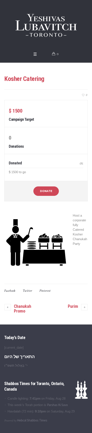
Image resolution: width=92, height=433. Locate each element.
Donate (46, 191)
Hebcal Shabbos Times (32, 420)
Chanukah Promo (22, 308)
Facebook (9, 291)
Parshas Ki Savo (57, 405)
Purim (73, 306)
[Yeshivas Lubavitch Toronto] (46, 24)
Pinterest (44, 291)
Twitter (27, 291)
